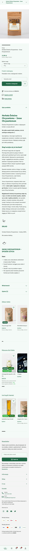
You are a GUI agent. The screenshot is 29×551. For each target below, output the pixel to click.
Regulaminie (5, 469)
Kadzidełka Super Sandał (7, 419)
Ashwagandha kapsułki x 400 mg (8, 375)
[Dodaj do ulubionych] (13, 307)
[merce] (14, 533)
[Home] (5, 548)
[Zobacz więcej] (26, 2)
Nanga (3, 48)
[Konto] (25, 548)
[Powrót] (2, 2)
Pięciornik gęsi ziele (6, 325)
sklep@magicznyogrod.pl (9, 497)
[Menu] (11, 548)
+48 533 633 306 (8, 494)
